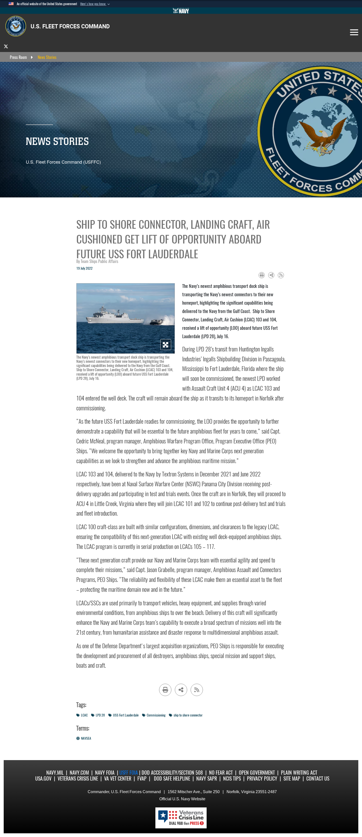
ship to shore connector (188, 715)
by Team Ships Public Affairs (97, 261)
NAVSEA (86, 738)
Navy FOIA (105, 772)
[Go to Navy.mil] (181, 10)
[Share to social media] (271, 275)
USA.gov (43, 778)
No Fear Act (221, 772)
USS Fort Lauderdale (126, 715)
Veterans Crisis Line (78, 778)
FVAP (142, 778)
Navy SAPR (206, 778)
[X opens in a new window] (6, 46)
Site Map (291, 778)
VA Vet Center (117, 778)
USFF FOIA (129, 772)
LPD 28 (100, 715)
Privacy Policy (262, 778)
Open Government (257, 772)
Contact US (317, 778)
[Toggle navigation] (354, 32)
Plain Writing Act (299, 772)
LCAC (84, 715)
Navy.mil (55, 772)
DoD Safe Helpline (172, 778)
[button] (95, 3)
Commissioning (156, 715)
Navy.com (79, 772)
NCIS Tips (232, 778)
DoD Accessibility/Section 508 (172, 772)
